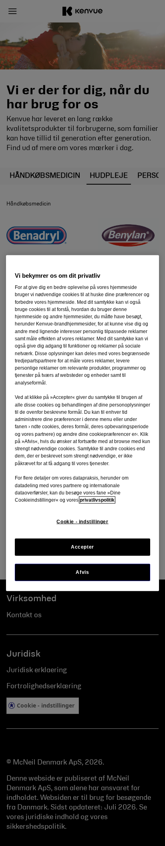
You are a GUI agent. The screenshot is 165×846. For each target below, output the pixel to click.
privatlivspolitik (97, 500)
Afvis (82, 572)
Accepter (82, 546)
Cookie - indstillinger (82, 522)
